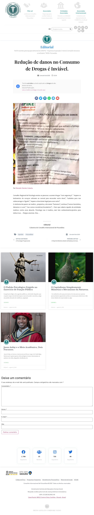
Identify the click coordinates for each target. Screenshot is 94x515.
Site (2, 424)
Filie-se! (30, 11)
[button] (49, 29)
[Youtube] (79, 30)
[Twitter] (86, 27)
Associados (47, 11)
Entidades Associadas (64, 12)
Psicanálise (29, 234)
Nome (4, 409)
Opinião (20, 234)
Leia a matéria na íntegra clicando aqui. (33, 90)
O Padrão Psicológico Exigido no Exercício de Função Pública (20, 288)
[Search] (70, 29)
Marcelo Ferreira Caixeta (24, 188)
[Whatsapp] (82, 30)
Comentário (6, 386)
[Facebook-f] (75, 27)
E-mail (4, 416)
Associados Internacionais (81, 12)
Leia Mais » (6, 302)
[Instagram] (82, 27)
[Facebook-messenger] (79, 27)
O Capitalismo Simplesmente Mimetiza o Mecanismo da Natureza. (69, 288)
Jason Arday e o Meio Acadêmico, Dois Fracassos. (23, 348)
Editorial (47, 47)
